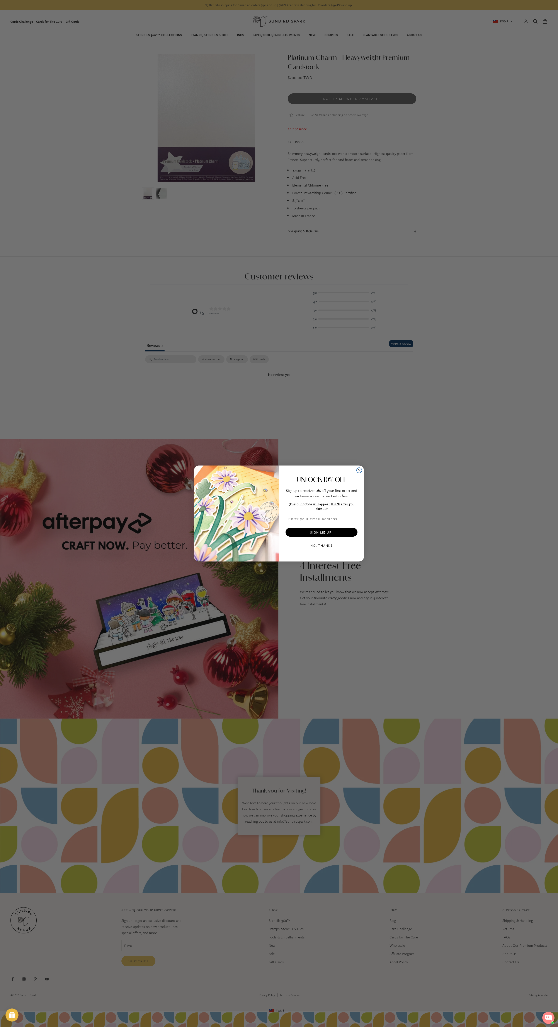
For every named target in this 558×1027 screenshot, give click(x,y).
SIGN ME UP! (321, 532)
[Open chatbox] (548, 1018)
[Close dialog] (359, 470)
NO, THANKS (321, 545)
